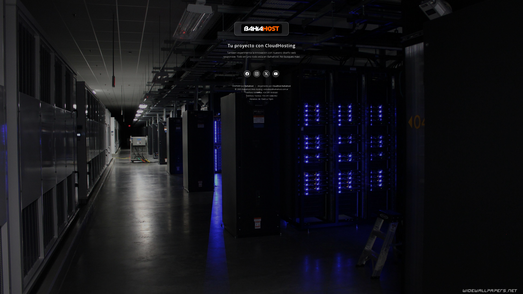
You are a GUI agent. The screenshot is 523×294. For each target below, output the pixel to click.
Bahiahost (249, 86)
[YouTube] (275, 73)
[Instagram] (256, 73)
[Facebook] (247, 73)
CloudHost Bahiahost (281, 86)
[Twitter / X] (266, 73)
